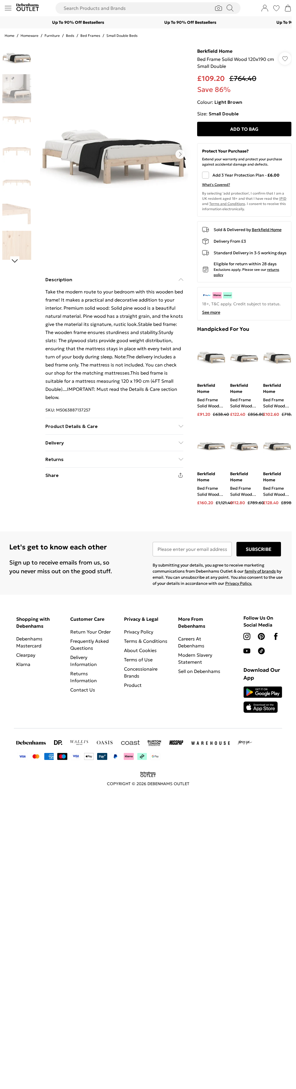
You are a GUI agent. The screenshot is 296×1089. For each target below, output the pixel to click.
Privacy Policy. (238, 583)
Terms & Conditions (145, 641)
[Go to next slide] (180, 154)
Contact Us (82, 690)
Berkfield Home (214, 51)
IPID (282, 198)
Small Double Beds (122, 35)
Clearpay (25, 655)
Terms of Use (138, 660)
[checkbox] (244, 175)
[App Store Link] (262, 699)
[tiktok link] (261, 650)
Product (133, 685)
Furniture (52, 35)
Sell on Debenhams (199, 671)
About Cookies (140, 650)
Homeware (29, 35)
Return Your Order (90, 632)
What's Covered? (216, 184)
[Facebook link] (275, 636)
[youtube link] (246, 650)
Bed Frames (90, 35)
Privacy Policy (138, 632)
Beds (70, 35)
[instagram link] (246, 636)
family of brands (260, 571)
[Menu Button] (8, 8)
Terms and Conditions (227, 204)
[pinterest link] (261, 636)
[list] (114, 154)
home (9, 35)
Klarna (23, 664)
